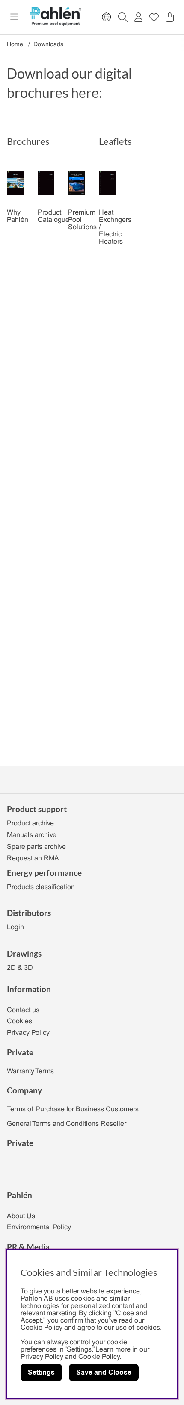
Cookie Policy (98, 1357)
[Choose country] (106, 17)
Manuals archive (31, 835)
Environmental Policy (39, 1227)
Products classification (41, 887)
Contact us (23, 1010)
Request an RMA (33, 858)
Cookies (19, 1021)
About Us (21, 1216)
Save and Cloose (103, 1372)
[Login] (138, 17)
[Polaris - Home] (55, 17)
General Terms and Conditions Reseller (66, 1124)
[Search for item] (123, 17)
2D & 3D (20, 968)
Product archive (30, 823)
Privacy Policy (28, 1033)
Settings (41, 1372)
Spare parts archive (36, 847)
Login (15, 927)
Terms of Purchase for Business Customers (73, 1109)
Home (15, 44)
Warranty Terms (30, 1071)
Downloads (48, 44)
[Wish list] (154, 17)
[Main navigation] (14, 17)
